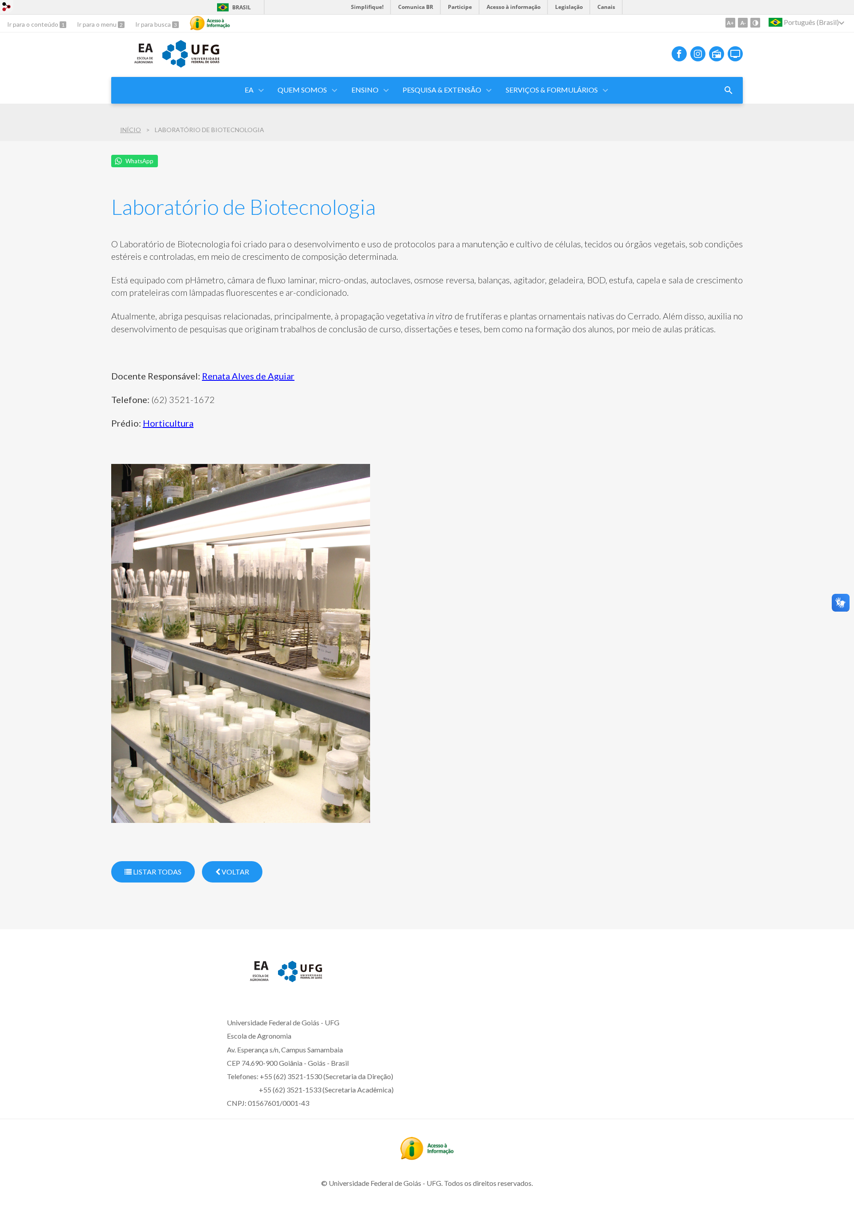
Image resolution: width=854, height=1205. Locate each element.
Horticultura (168, 423)
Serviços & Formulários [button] (552, 89)
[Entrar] (6, 8)
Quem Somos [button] (302, 89)
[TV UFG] (735, 53)
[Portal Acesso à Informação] (427, 1157)
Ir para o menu (97, 24)
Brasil (241, 7)
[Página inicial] (132, 66)
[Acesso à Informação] (210, 23)
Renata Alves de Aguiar (248, 376)
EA (249, 89)
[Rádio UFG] (716, 53)
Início (130, 129)
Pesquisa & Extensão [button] (442, 89)
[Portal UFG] (190, 64)
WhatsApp (139, 161)
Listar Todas (156, 871)
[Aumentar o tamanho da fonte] (730, 23)
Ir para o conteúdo (33, 24)
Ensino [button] (365, 89)
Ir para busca (153, 24)
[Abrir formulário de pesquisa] (728, 90)
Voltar (234, 871)
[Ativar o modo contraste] (755, 23)
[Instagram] (697, 53)
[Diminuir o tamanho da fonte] (743, 23)
